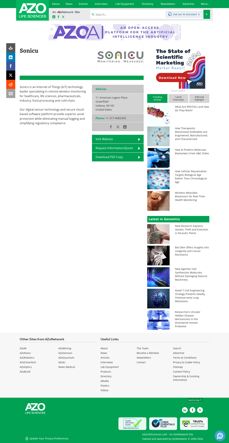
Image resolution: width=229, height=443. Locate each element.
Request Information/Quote (114, 148)
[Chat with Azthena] (220, 435)
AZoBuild (25, 371)
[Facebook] (10, 66)
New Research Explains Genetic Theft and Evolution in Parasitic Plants (191, 229)
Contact (141, 362)
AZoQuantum (66, 357)
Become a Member (148, 353)
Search (177, 348)
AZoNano (25, 353)
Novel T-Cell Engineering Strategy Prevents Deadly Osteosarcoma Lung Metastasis (190, 296)
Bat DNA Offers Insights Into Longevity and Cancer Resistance (192, 251)
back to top (194, 400)
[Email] (10, 93)
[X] (10, 75)
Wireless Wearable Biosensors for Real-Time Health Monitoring (190, 196)
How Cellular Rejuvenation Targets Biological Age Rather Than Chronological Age (191, 177)
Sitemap (178, 367)
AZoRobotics (27, 357)
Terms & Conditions (185, 357)
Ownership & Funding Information (186, 378)
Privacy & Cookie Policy (186, 362)
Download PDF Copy (109, 157)
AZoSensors (65, 353)
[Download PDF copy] (10, 47)
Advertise (178, 353)
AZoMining (64, 348)
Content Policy (181, 371)
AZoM (23, 348)
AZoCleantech (28, 362)
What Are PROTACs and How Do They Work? (192, 108)
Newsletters (144, 357)
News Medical (66, 367)
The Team (142, 348)
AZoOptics (26, 367)
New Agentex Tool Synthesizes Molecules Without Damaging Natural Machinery (191, 274)
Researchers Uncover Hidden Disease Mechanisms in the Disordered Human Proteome (187, 319)
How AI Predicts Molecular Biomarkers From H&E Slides (192, 151)
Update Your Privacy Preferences (49, 438)
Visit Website (104, 139)
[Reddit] (10, 84)
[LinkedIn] (10, 56)
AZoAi (61, 362)
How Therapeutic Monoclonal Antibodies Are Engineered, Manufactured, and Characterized (191, 134)
